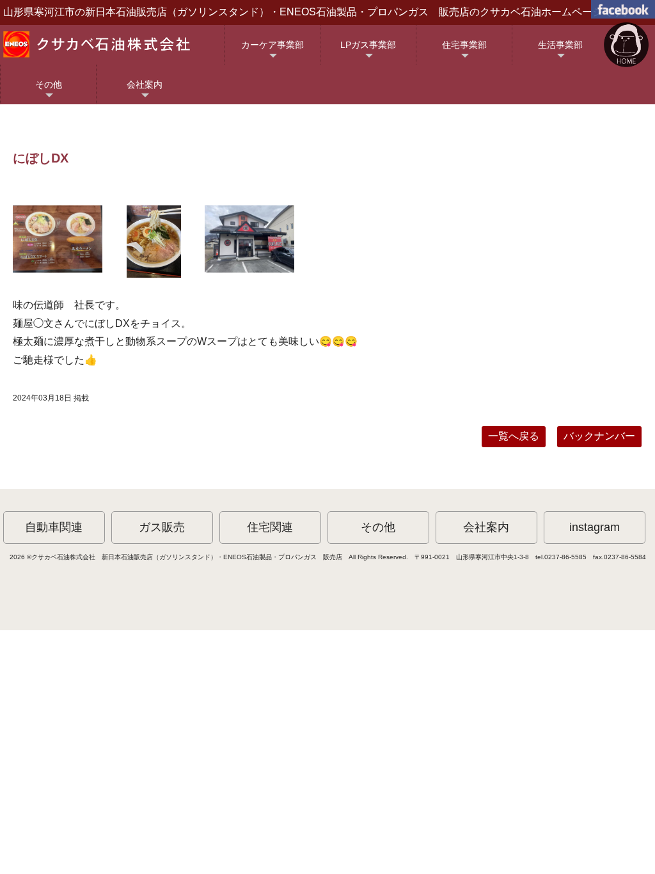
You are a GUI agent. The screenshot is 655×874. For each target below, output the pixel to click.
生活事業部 (560, 52)
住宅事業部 (464, 52)
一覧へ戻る (513, 436)
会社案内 (144, 91)
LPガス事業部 (368, 52)
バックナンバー (599, 436)
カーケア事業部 (272, 52)
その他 (48, 91)
